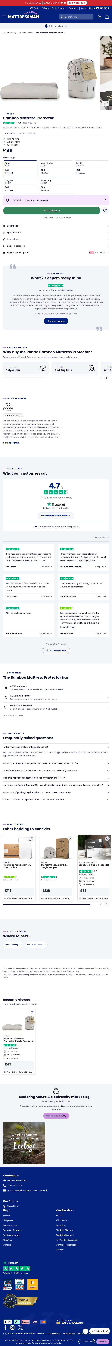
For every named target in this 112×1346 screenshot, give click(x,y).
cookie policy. (56, 1343)
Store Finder (13, 1206)
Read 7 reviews (29, 123)
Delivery (45, 8)
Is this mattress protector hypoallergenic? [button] (25, 747)
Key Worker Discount (66, 1239)
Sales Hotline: (95, 8)
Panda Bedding (11, 944)
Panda (30, 32)
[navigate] (106, 378)
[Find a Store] (99, 17)
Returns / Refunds (12, 1230)
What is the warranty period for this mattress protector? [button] (33, 799)
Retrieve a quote (11, 1235)
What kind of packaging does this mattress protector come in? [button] (37, 792)
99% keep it (47, 217)
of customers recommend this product (56, 526)
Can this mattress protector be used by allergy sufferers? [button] (34, 777)
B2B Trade (34, 8)
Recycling (61, 1225)
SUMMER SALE (33, 2)
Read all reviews (56, 321)
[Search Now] (61, 16)
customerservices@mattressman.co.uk (27, 1190)
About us (7, 1239)
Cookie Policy (54, 1333)
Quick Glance (9, 133)
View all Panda (12, 442)
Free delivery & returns (13, 716)
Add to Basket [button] (51, 210)
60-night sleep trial (58, 26)
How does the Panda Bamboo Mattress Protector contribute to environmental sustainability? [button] (53, 785)
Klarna (59, 1215)
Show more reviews (56, 650)
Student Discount (65, 1230)
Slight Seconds (59, 8)
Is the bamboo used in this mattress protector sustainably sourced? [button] (40, 770)
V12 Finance (61, 1220)
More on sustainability (56, 1116)
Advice (6, 1215)
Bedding (13, 32)
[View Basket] (107, 17)
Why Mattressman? (27, 133)
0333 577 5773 (14, 1185)
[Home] (23, 16)
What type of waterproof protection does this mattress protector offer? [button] (41, 763)
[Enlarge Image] (49, 73)
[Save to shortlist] (105, 210)
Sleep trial (8, 1220)
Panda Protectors (34, 944)
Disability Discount (65, 1235)
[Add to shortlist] (32, 838)
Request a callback (16, 1180)
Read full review (67, 627)
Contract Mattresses (67, 1244)
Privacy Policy (69, 1333)
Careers (7, 1244)
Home (5, 32)
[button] (56, 226)
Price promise (64, 217)
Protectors (22, 32)
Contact (73, 8)
